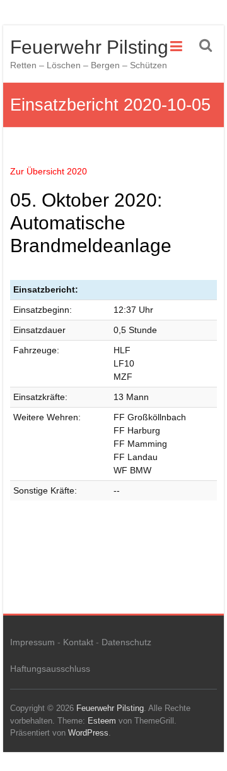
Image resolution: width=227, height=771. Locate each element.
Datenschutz (126, 642)
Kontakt (78, 642)
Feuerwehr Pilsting (89, 47)
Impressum (32, 642)
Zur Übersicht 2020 (48, 171)
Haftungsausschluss (50, 669)
